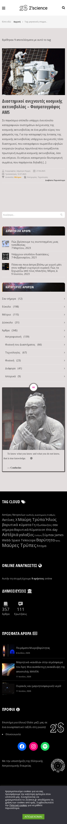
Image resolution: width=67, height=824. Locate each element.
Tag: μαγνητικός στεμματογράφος (40, 21)
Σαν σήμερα (9, 298)
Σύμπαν (48, 535)
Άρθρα (6, 330)
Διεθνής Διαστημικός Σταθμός (40, 515)
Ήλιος (51, 519)
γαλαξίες (26, 534)
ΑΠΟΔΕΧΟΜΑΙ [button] (33, 816)
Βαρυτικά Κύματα (27, 530)
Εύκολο (6, 306)
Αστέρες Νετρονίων (14, 514)
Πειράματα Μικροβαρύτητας (33, 648)
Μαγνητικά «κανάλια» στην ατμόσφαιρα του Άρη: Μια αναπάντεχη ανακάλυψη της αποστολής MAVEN (40, 667)
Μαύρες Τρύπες (19, 545)
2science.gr (31, 799)
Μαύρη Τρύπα (31, 519)
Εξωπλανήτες (44, 525)
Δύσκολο (7, 322)
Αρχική (17, 21)
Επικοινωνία (13, 734)
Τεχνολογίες (43, 177)
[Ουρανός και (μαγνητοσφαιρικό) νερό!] (8, 688)
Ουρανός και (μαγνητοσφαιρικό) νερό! (38, 686)
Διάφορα (10, 368)
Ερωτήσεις (20, 614)
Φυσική (9, 360)
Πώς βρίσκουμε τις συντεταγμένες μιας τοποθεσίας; (34, 243)
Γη (34, 525)
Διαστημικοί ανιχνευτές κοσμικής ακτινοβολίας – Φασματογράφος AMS (32, 106)
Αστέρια (10, 534)
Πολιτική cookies (18, 805)
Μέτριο (6, 314)
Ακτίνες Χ (9, 519)
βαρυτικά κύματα (16, 524)
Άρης (57, 540)
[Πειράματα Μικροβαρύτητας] (8, 650)
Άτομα (41, 546)
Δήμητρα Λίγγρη (23, 171)
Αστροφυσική (13, 336)
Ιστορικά (10, 376)
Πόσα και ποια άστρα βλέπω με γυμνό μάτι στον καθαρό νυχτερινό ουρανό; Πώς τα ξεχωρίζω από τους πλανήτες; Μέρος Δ (36, 267)
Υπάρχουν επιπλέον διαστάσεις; (30, 254)
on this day (49, 530)
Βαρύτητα (45, 540)
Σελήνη (38, 535)
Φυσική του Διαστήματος (20, 344)
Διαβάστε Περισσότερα (55, 180)
